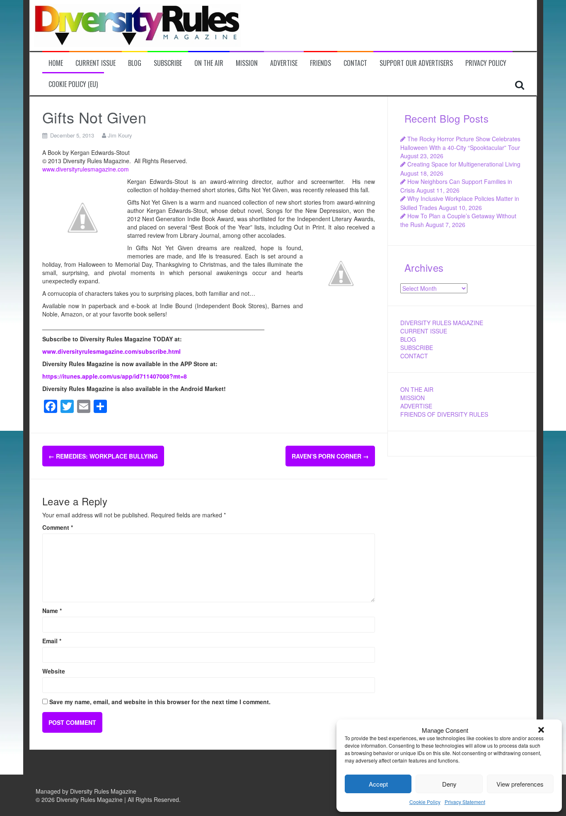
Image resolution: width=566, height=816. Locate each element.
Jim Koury (120, 135)
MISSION (412, 398)
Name (52, 610)
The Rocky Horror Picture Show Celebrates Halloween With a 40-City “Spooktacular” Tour (460, 143)
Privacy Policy (485, 63)
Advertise (284, 63)
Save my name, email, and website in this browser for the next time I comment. (160, 702)
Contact (355, 63)
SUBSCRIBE (416, 347)
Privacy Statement (465, 801)
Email (51, 641)
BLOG (408, 339)
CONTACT (414, 356)
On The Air (208, 63)
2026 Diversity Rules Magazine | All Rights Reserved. (111, 799)
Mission (247, 63)
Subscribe (168, 63)
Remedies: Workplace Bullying (103, 456)
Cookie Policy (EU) (73, 84)
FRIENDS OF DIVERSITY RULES (444, 414)
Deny (449, 784)
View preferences (520, 784)
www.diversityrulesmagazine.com (85, 169)
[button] (541, 730)
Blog (134, 63)
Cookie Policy (424, 801)
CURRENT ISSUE (423, 331)
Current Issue (95, 63)
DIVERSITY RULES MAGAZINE (441, 323)
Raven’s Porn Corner (330, 456)
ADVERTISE (416, 406)
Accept (378, 784)
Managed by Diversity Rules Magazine (86, 791)
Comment (57, 527)
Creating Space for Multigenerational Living (463, 164)
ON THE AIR (416, 389)
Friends (320, 63)
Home (55, 63)
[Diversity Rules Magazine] (137, 24)
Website (53, 671)
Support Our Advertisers (416, 63)
